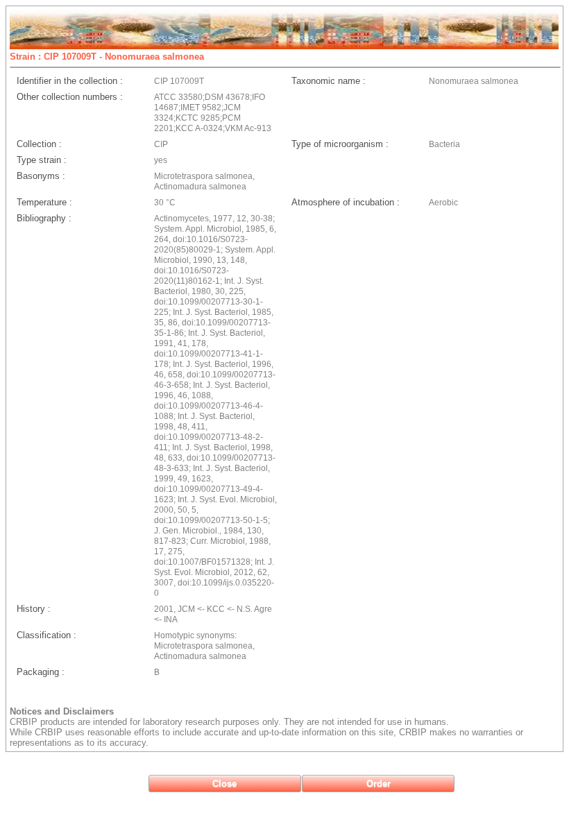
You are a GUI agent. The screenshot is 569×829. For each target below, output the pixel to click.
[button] (224, 783)
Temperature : (44, 202)
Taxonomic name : (328, 81)
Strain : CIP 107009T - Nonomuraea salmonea (107, 56)
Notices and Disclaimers (62, 711)
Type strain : (42, 160)
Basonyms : (41, 176)
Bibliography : (44, 218)
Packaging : (41, 672)
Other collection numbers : (70, 97)
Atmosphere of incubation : (345, 202)
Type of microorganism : (340, 144)
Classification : (46, 635)
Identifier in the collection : (70, 81)
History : (34, 609)
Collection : (39, 144)
